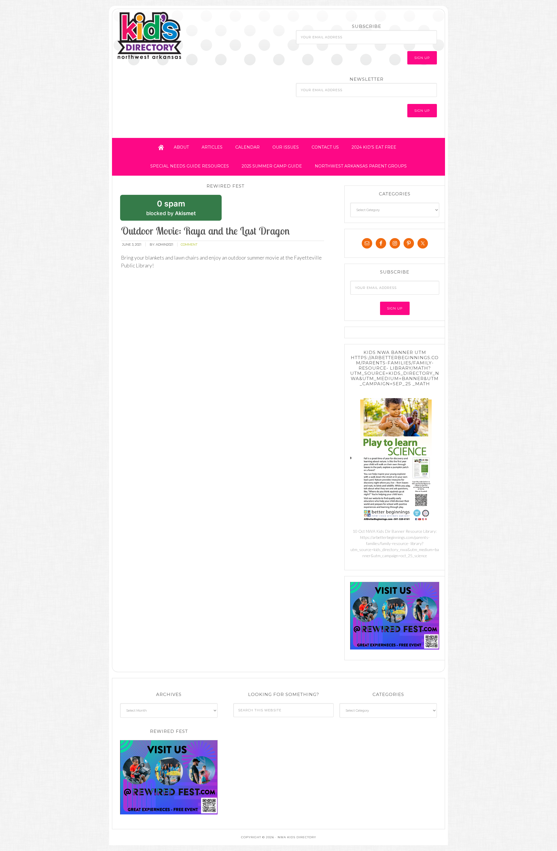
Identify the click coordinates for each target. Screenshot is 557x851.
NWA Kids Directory (167, 36)
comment (189, 244)
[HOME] (161, 147)
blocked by (179, 210)
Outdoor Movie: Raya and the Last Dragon (205, 230)
